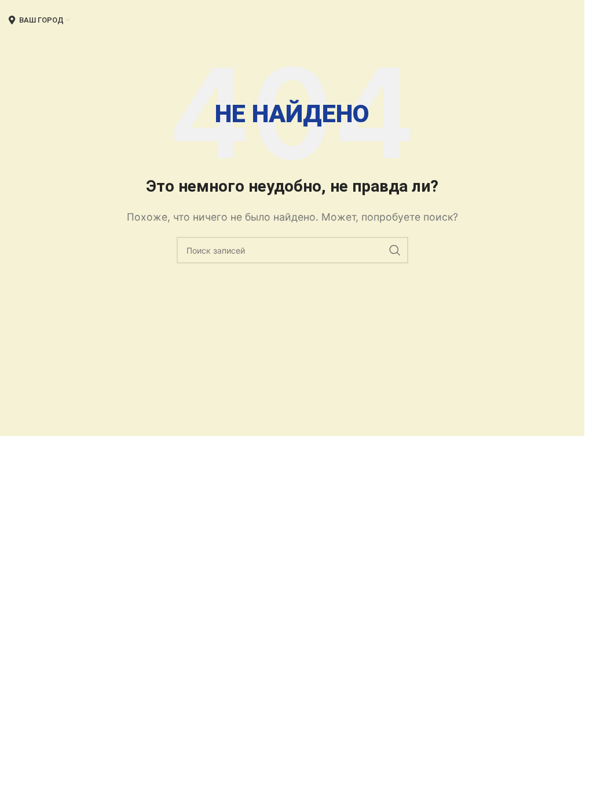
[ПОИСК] (395, 250)
